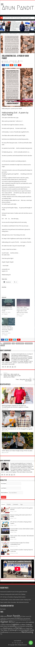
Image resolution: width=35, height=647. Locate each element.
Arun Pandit (7, 343)
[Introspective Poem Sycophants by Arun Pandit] (8, 302)
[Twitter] (15, 643)
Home (2, 33)
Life (27, 622)
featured (2, 620)
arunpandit (5, 61)
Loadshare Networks (5, 624)
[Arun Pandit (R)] (17, 7)
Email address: (4, 492)
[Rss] (12, 643)
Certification (3, 618)
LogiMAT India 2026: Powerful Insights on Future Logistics (17, 18)
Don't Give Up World (25, 618)
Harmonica (14, 620)
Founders (10, 620)
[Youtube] (19, 643)
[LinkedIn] (17, 643)
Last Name (3, 488)
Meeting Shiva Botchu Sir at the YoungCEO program (17, 429)
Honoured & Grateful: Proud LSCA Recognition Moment (13, 591)
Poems (7, 33)
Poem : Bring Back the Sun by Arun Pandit (23, 380)
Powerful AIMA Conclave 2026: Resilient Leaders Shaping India (15, 599)
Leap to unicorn (22, 622)
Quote (5, 628)
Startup (18, 628)
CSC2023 (17, 618)
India (17, 622)
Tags (21, 504)
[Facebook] (14, 643)
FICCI (6, 620)
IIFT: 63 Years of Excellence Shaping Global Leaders (12, 597)
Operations (22, 626)
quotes (10, 628)
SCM (14, 628)
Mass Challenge (27, 624)
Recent (3, 504)
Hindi (19, 620)
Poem (3, 345)
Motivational (29, 343)
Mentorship (7, 626)
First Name (3, 483)
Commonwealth (10, 618)
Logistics (15, 624)
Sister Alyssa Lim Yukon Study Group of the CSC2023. (17, 450)
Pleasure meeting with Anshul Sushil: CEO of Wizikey (12, 594)
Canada (27, 616)
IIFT (14, 622)
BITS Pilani (22, 616)
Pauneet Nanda (29, 626)
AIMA (1, 616)
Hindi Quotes (23, 620)
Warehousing (27, 632)
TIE (9, 632)
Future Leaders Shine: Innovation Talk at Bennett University (14, 602)
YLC (1, 634)
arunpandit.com (6, 269)
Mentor (2, 626)
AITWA (5, 616)
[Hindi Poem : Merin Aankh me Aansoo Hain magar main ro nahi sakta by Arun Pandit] (23, 302)
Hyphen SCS (5, 271)
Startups (24, 628)
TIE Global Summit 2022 (16, 632)
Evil (13, 343)
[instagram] (20, 643)
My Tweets (3, 609)
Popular (9, 504)
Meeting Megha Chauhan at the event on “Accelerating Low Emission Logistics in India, (15, 406)
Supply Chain (29, 628)
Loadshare (31, 622)
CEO (30, 616)
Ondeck (18, 626)
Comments (15, 504)
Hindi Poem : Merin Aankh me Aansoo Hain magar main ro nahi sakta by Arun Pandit (12, 375)
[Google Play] (22, 643)
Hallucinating (19, 343)
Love (20, 624)
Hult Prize (28, 620)
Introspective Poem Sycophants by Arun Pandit (7, 309)
